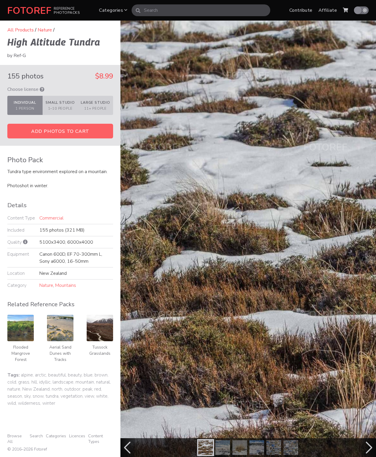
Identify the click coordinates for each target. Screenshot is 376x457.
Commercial (51, 218)
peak (87, 389)
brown (101, 375)
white (102, 396)
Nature (45, 30)
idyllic (45, 382)
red (97, 389)
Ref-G (20, 55)
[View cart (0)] (345, 10)
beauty (75, 375)
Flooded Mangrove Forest (20, 353)
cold (11, 382)
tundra (52, 396)
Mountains (65, 285)
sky (27, 396)
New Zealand (36, 389)
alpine (27, 375)
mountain (84, 382)
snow (38, 396)
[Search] (138, 10)
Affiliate (327, 10)
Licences (77, 436)
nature (13, 389)
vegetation (72, 396)
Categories (111, 10)
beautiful (57, 375)
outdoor (72, 389)
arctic (40, 375)
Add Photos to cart (60, 131)
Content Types (95, 438)
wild (11, 403)
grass (23, 382)
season (14, 396)
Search (36, 436)
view (89, 396)
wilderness (29, 403)
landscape (63, 382)
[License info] (42, 89)
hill (34, 382)
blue (88, 375)
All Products (20, 30)
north (57, 389)
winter (48, 403)
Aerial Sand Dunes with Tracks (60, 353)
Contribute (301, 10)
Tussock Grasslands (99, 350)
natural (103, 382)
